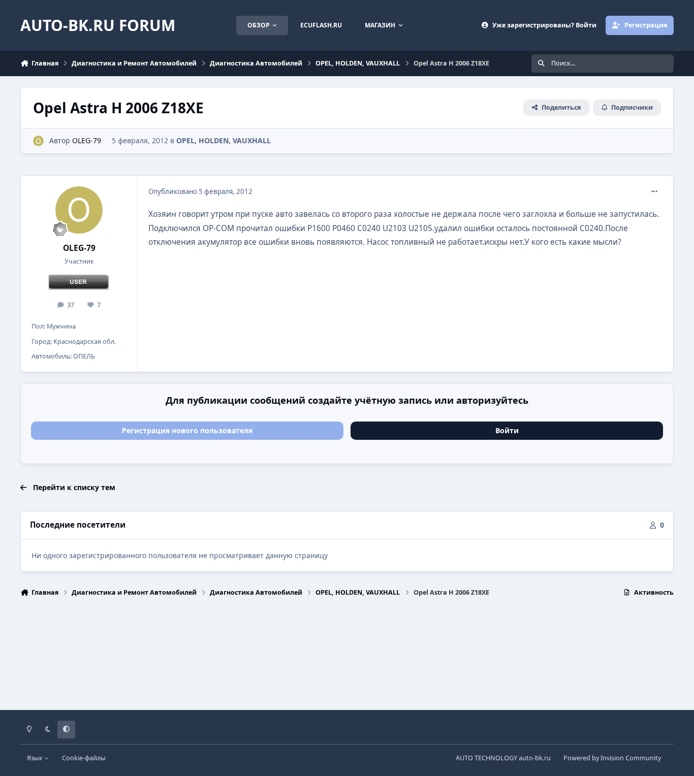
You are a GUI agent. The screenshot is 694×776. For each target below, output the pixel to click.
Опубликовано (200, 191)
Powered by (612, 758)
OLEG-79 (86, 140)
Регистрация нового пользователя (187, 430)
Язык (35, 758)
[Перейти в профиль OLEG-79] (38, 141)
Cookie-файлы (84, 758)
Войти (507, 430)
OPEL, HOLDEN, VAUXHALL (223, 140)
